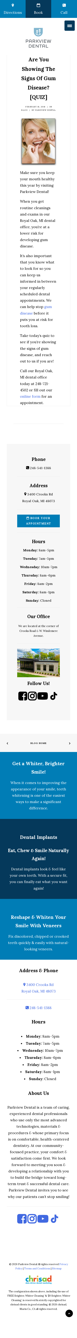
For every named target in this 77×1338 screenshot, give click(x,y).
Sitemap (57, 1268)
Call (64, 12)
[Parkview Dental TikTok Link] (54, 699)
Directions (13, 12)
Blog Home (38, 743)
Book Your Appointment (38, 520)
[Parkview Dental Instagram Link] (32, 699)
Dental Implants (38, 837)
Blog (24, 110)
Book (38, 12)
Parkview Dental (45, 110)
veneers (45, 949)
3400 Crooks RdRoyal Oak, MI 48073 (38, 987)
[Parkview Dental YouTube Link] (43, 699)
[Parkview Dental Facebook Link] (23, 699)
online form (30, 396)
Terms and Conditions (37, 1268)
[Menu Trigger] (69, 26)
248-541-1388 (40, 468)
